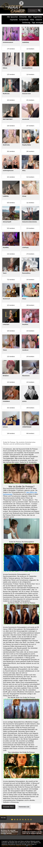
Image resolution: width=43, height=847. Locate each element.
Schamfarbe (23, 20)
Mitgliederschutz (20, 845)
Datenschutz (5, 845)
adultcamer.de (13, 7)
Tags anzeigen (37, 23)
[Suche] (39, 10)
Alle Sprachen (12, 17)
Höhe (32, 20)
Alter (30, 17)
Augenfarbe (37, 17)
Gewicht (38, 20)
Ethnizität (23, 17)
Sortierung (26, 23)
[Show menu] (21, 3)
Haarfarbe (14, 20)
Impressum (12, 845)
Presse (30, 845)
